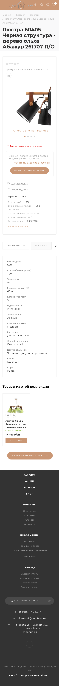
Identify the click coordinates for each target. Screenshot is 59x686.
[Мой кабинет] (47, 4)
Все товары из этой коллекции (29, 455)
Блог (29, 493)
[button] (24, 136)
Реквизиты (29, 524)
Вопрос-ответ (29, 582)
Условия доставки (29, 578)
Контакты (29, 515)
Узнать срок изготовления (29, 170)
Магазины (29, 541)
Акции (29, 481)
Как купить (41, 246)
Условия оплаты (29, 574)
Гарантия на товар (29, 546)
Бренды (29, 487)
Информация (29, 535)
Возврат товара (29, 587)
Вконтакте (29, 644)
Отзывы (29, 520)
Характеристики (15, 246)
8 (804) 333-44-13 (30, 612)
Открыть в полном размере (30, 130)
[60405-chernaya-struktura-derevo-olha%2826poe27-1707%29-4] (29, 105)
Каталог (29, 475)
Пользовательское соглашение (29, 550)
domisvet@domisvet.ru (32, 618)
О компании (29, 511)
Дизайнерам (29, 556)
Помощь (30, 567)
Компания (29, 504)
